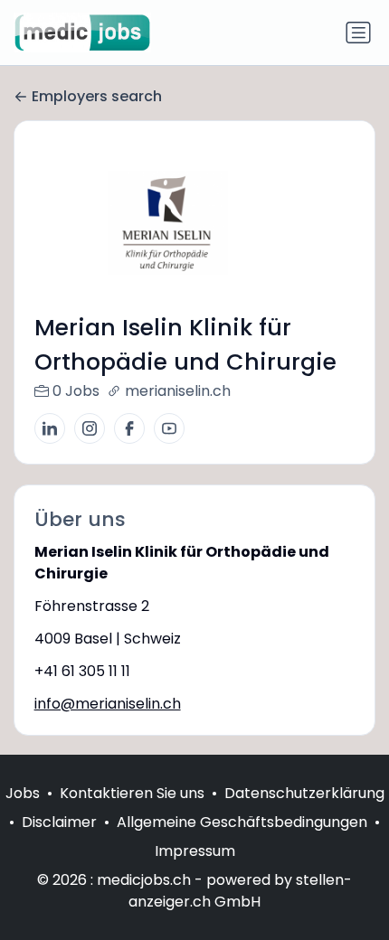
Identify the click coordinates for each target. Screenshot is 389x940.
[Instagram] (89, 428)
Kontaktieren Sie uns (132, 793)
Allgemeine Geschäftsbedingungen (242, 822)
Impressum (195, 851)
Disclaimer (59, 822)
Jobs (22, 793)
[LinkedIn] (49, 428)
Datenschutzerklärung (304, 793)
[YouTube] (169, 428)
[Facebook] (129, 428)
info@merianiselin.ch (107, 703)
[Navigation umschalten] (358, 32)
